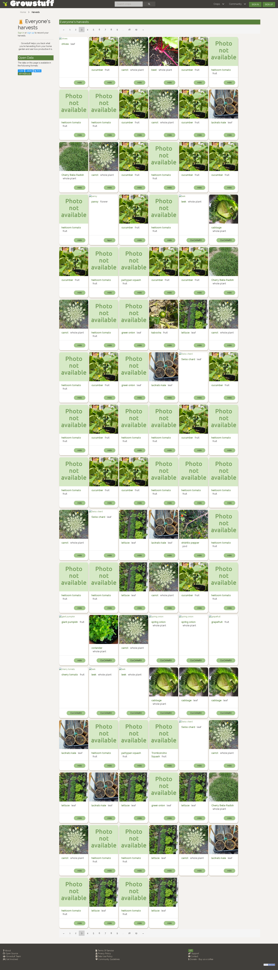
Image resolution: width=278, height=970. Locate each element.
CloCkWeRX (196, 240)
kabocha (156, 332)
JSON (29, 71)
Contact (194, 956)
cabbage (216, 227)
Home (23, 12)
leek (183, 201)
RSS (38, 71)
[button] (219, 4)
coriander (97, 648)
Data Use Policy (105, 956)
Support (195, 953)
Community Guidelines (109, 959)
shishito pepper (190, 542)
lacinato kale (218, 122)
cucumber (97, 70)
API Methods (25, 74)
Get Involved (12, 959)
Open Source (11, 953)
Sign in (255, 4)
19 (136, 29)
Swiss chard (188, 359)
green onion (128, 332)
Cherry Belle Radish (73, 175)
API (190, 950)
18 (129, 29)
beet (154, 70)
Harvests (36, 12)
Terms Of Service (105, 950)
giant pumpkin (70, 622)
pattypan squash (131, 280)
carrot (124, 70)
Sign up (269, 4)
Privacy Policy (104, 953)
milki (79, 82)
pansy (95, 201)
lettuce (185, 332)
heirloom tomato (221, 70)
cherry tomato (70, 674)
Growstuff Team (13, 956)
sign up (30, 33)
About (7, 950)
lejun (109, 240)
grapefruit (217, 622)
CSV (21, 71)
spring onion (158, 622)
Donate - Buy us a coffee (201, 959)
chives (65, 44)
